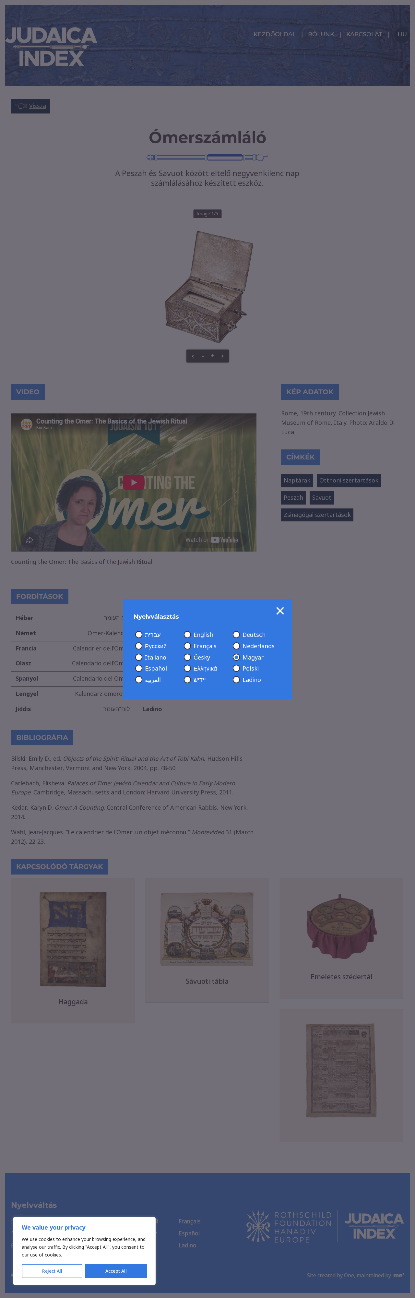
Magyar (253, 657)
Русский (156, 646)
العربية (153, 680)
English (203, 635)
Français (205, 646)
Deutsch (254, 635)
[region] (84, 1251)
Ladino (252, 680)
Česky (202, 657)
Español (156, 668)
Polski (251, 668)
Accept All (116, 1271)
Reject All (52, 1271)
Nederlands (259, 646)
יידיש (200, 680)
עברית (152, 635)
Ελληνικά (205, 668)
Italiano (155, 657)
